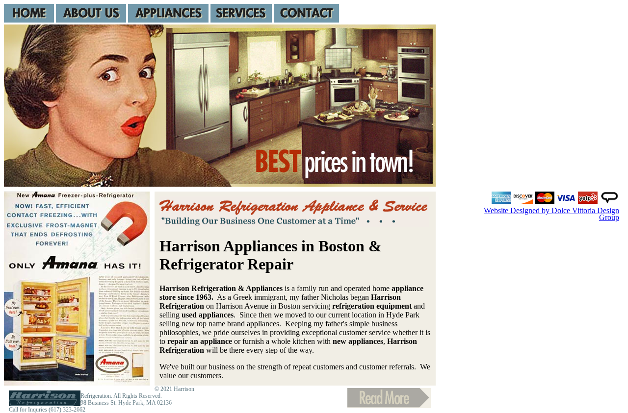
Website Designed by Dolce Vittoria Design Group (551, 213)
